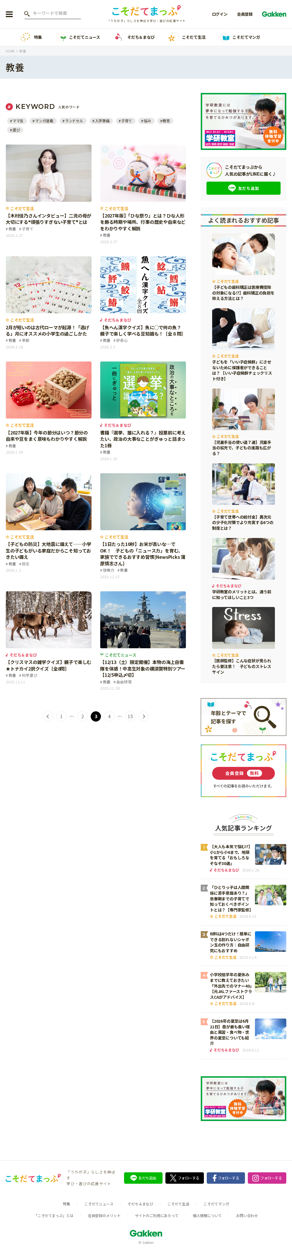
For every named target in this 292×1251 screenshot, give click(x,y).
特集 (38, 37)
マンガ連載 (44, 120)
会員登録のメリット (104, 1215)
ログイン (220, 14)
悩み (147, 120)
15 (130, 716)
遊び (16, 130)
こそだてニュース (84, 37)
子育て (126, 120)
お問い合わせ (247, 1215)
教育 (166, 120)
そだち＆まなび (141, 37)
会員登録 (245, 14)
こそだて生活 (194, 37)
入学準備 (102, 120)
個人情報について (207, 1215)
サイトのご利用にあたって (157, 1215)
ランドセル (74, 120)
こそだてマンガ (246, 37)
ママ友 (18, 120)
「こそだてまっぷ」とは (54, 1215)
